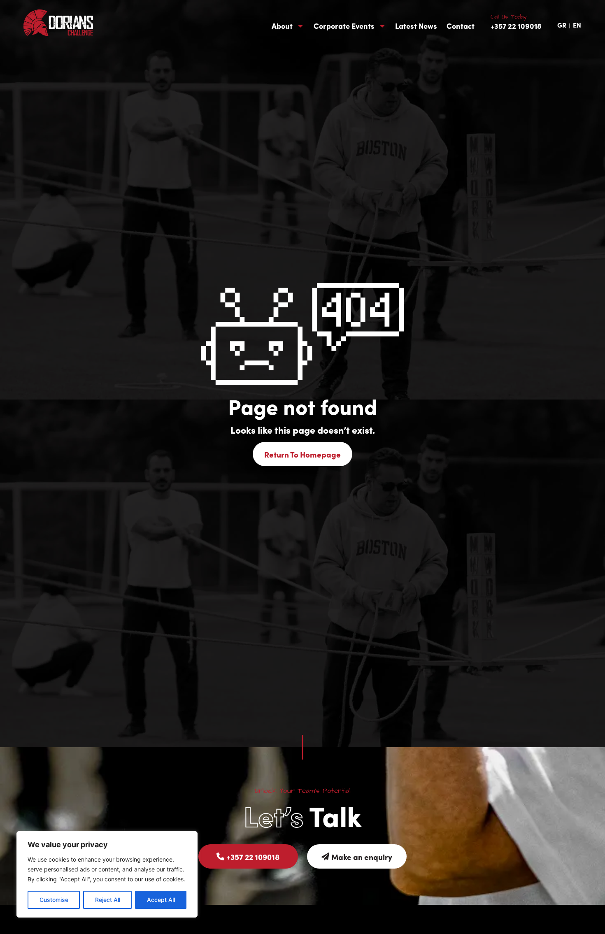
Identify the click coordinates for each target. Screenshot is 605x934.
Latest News (416, 25)
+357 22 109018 (516, 26)
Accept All (161, 899)
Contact (461, 25)
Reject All (107, 899)
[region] (107, 874)
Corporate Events (344, 25)
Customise (54, 899)
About (282, 25)
